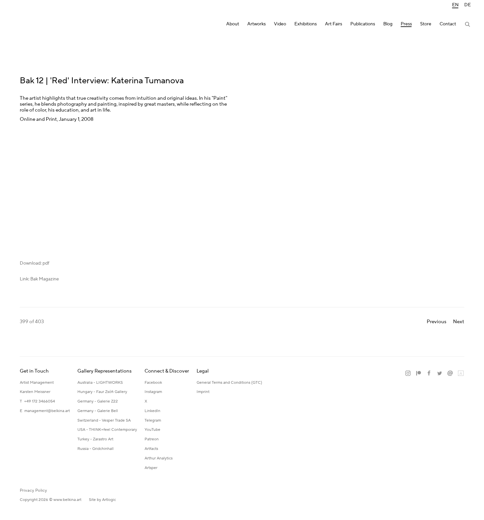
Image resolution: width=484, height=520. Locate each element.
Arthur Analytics (159, 458)
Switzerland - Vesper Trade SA (104, 420)
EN (455, 5)
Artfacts (151, 448)
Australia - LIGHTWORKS (100, 382)
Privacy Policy (33, 490)
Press (406, 24)
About (232, 24)
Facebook (153, 382)
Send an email (450, 373)
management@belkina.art (47, 410)
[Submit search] (468, 25)
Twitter (439, 373)
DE (467, 5)
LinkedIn (152, 410)
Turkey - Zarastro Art (95, 439)
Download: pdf (34, 263)
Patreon (152, 439)
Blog (387, 24)
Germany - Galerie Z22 (97, 401)
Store (425, 24)
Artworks (256, 24)
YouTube (152, 429)
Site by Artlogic (102, 499)
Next (458, 322)
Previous (436, 322)
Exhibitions (305, 24)
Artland (461, 373)
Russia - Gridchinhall (95, 448)
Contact (448, 24)
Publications (362, 24)
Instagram (153, 391)
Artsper (151, 467)
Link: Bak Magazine (39, 279)
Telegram (153, 420)
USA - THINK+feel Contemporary (107, 429)
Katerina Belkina (39, 24)
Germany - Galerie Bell (97, 410)
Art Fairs (333, 24)
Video (280, 24)
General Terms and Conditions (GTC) (229, 382)
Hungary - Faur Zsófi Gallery (102, 391)
